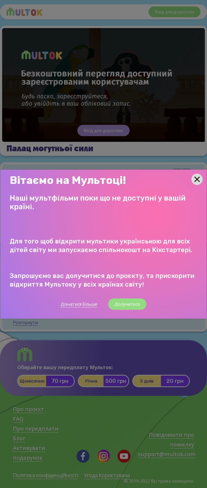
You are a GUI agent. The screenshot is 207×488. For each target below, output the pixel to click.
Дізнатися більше (79, 304)
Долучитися (127, 304)
